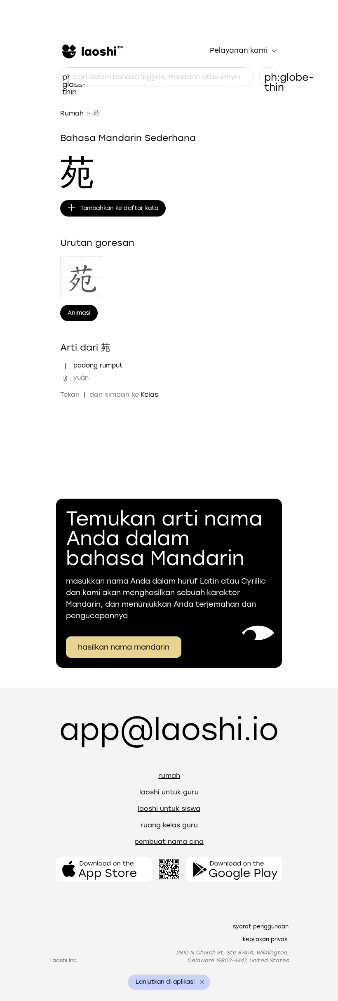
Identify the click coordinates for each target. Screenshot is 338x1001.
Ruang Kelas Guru (169, 825)
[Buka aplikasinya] (104, 869)
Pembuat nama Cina (169, 842)
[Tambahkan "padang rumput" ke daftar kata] (65, 366)
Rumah (72, 113)
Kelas (149, 394)
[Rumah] (91, 51)
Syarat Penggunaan (261, 926)
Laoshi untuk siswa (169, 809)
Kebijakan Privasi (266, 939)
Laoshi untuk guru (169, 792)
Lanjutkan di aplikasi (165, 982)
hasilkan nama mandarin (123, 647)
